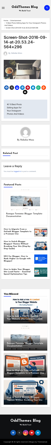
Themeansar (42, 442)
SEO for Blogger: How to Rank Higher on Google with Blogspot (17, 258)
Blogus (32, 442)
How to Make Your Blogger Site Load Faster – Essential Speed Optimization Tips (17, 271)
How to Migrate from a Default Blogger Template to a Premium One (17, 231)
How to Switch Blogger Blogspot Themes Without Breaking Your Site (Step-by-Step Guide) (24, 400)
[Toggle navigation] (3, 7)
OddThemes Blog (25, 7)
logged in (17, 171)
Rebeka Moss (16, 53)
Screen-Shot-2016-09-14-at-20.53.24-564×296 (25, 42)
